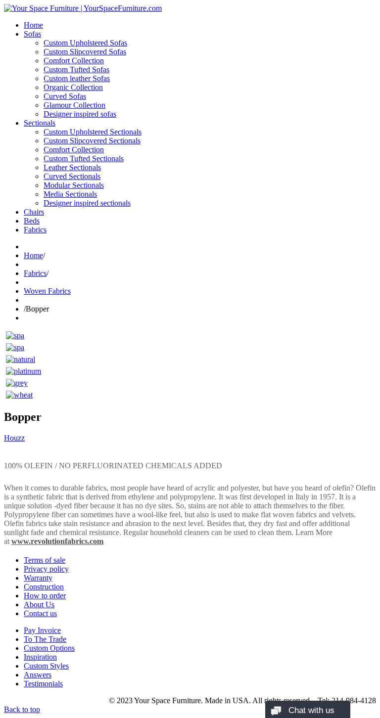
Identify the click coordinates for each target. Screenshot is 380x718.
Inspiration (40, 657)
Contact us (40, 613)
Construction (44, 587)
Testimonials (43, 683)
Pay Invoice (42, 630)
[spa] (15, 335)
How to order (45, 595)
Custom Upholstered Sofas (85, 43)
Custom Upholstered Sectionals (93, 132)
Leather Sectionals (72, 167)
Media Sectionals (70, 194)
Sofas (32, 34)
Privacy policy (46, 569)
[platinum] (23, 371)
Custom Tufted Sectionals (84, 158)
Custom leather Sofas (77, 78)
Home (33, 25)
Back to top (22, 709)
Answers (37, 675)
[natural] (20, 359)
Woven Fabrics (47, 291)
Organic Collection (73, 87)
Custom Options (49, 648)
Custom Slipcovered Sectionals (92, 140)
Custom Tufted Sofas (76, 69)
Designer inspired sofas (80, 114)
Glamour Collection (74, 105)
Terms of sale (44, 560)
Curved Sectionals (72, 176)
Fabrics (35, 229)
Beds (32, 221)
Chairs (34, 212)
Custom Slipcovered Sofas (85, 51)
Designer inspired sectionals (87, 203)
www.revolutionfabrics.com (57, 541)
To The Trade (45, 639)
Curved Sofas (65, 96)
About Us (39, 604)
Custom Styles (46, 666)
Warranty (38, 578)
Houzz (14, 438)
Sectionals (39, 123)
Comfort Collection (74, 60)
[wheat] (19, 395)
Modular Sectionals (74, 185)
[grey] (17, 383)
